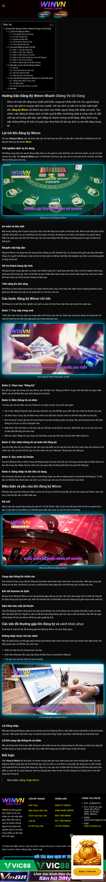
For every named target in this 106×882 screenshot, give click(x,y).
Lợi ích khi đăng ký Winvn (20, 31)
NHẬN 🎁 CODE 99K (87, 872)
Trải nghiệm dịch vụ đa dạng (23, 34)
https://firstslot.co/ (92, 826)
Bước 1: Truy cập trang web (22, 50)
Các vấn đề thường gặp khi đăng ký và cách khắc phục (31, 78)
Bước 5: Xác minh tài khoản (22, 60)
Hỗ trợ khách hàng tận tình (22, 42)
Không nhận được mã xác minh (24, 81)
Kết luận (13, 89)
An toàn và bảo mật (20, 37)
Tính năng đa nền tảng (21, 44)
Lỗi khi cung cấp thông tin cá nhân (25, 86)
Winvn (28, 142)
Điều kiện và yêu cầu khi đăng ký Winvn (25, 65)
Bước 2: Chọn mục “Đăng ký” (23, 52)
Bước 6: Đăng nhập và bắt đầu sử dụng (26, 62)
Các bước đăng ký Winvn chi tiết (22, 47)
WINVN (5, 810)
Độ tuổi (15, 68)
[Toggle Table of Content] (50, 25)
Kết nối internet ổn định (21, 73)
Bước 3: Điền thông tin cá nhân (24, 55)
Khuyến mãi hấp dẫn (20, 39)
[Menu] (3, 6)
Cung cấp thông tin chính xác (23, 70)
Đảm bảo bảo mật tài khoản (23, 75)
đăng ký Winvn (20, 109)
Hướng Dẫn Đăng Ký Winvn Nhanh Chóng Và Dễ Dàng (28, 29)
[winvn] (53, 6)
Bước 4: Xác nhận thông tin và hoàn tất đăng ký (29, 57)
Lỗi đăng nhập (18, 83)
